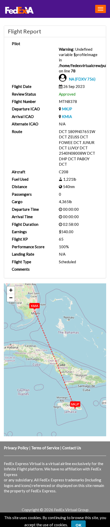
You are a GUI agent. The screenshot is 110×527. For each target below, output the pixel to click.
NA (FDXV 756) (82, 79)
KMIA (67, 116)
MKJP (67, 109)
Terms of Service (45, 447)
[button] (71, 402)
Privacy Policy (16, 447)
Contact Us (71, 447)
